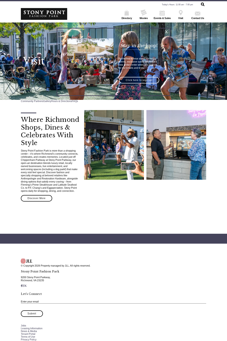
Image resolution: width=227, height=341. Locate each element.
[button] (139, 80)
